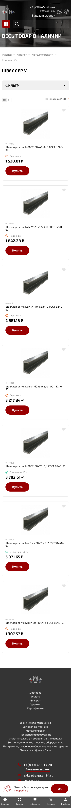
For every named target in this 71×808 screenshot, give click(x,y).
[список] (9, 100)
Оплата (35, 696)
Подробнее (21, 790)
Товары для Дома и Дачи (35, 750)
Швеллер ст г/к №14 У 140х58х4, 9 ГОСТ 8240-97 (34, 308)
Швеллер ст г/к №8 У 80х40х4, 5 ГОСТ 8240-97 (34, 622)
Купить (17, 170)
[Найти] (17, 24)
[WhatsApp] (59, 11)
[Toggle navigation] (6, 24)
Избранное (35, 804)
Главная (7, 54)
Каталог (22, 54)
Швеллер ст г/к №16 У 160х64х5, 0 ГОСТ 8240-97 (34, 388)
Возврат (35, 700)
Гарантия (35, 704)
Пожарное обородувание (35, 734)
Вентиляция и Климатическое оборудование (35, 742)
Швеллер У (9, 60)
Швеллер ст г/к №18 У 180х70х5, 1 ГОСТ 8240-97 (35, 466)
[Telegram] (66, 11)
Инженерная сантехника (35, 722)
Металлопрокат (42, 54)
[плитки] (4, 100)
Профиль (65, 804)
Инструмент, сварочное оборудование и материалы (35, 746)
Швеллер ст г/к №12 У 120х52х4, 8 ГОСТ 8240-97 (34, 228)
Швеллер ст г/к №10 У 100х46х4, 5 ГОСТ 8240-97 (34, 148)
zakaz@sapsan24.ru (38, 775)
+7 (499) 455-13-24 (42, 7)
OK (60, 788)
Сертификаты (35, 708)
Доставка (35, 692)
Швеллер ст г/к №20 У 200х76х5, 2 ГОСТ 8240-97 (34, 544)
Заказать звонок (43, 15)
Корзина (51, 804)
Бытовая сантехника (35, 726)
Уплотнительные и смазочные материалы (35, 738)
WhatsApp (32, 781)
